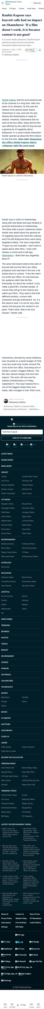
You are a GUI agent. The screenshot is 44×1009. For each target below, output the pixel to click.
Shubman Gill (27, 490)
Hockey (4, 711)
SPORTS (4, 703)
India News (31, 8)
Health (3, 614)
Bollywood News (7, 553)
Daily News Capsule (9, 441)
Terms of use (35, 924)
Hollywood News (28, 553)
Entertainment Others (30, 566)
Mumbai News (6, 535)
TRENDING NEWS (8, 773)
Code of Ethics (35, 932)
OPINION (5, 678)
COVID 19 (5, 746)
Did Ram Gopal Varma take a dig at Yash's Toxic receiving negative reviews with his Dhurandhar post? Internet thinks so (10, 875)
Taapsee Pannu (6, 782)
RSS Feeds (19, 936)
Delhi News (5, 522)
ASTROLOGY (6, 572)
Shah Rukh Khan (28, 782)
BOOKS (4, 722)
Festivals (25, 610)
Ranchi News (6, 543)
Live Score (5, 490)
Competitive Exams (8, 591)
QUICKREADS (6, 740)
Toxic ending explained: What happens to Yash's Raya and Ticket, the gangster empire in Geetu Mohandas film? (31, 891)
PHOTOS (4, 647)
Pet (2, 623)
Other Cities (26, 543)
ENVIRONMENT (7, 666)
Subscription (6, 932)
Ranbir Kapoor (9, 100)
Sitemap (4, 936)
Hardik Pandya (27, 495)
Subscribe (37, 3)
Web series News (7, 566)
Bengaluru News (7, 513)
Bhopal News (27, 513)
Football (25, 707)
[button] (2, 3)
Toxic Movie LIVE (7, 777)
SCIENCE (4, 672)
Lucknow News (28, 530)
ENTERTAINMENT (8, 549)
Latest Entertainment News (16, 834)
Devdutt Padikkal (7, 495)
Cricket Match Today (30, 486)
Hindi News (26, 822)
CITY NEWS (5, 509)
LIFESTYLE (5, 602)
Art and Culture (7, 606)
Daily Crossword (28, 757)
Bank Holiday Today (29, 777)
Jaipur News (26, 526)
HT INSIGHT (6, 728)
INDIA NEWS (6, 476)
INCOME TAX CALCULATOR (12, 767)
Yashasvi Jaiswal (7, 499)
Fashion (4, 610)
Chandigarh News (8, 518)
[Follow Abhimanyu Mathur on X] (22, 54)
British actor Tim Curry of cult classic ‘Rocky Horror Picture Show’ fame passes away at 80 (10, 842)
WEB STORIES (6, 629)
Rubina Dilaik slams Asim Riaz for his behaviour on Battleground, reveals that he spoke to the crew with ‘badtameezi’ (10, 909)
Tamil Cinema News (29, 558)
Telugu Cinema (27, 813)
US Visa (25, 786)
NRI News (5, 826)
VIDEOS (4, 653)
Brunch (25, 606)
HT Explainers (27, 826)
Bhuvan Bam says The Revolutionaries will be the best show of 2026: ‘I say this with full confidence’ (10, 859)
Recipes (25, 614)
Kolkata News (6, 530)
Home (4, 8)
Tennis (24, 711)
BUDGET (4, 660)
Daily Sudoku (6, 757)
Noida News (26, 535)
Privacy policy (6, 928)
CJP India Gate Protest (9, 786)
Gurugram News (28, 522)
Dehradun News (28, 518)
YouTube (4, 794)
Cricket (21, 8)
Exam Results (6, 595)
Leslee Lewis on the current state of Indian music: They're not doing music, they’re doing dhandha (10, 889)
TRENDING (5, 635)
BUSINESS (5, 641)
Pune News (26, 539)
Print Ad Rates (21, 932)
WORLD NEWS (7, 470)
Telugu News (6, 822)
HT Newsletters (35, 928)
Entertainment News (9, 817)
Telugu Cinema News (9, 562)
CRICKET (4, 482)
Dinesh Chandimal (8, 503)
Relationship (6, 618)
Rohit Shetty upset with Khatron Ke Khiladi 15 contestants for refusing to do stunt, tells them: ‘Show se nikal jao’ (31, 875)
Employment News (29, 591)
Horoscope (5, 577)
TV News (25, 562)
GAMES (4, 752)
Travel (24, 618)
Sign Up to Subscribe (22, 448)
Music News (6, 558)
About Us (4, 924)
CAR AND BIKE (7, 690)
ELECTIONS (5, 734)
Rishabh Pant (27, 499)
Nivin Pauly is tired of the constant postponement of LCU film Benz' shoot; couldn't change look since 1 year (31, 908)
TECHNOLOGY (7, 697)
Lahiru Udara (27, 503)
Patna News (5, 539)
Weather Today (21, 928)
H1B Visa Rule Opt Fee (30, 790)
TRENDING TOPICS (8, 800)
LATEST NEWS (7, 463)
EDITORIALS (6, 684)
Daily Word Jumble (8, 761)
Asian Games (6, 790)
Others (3, 715)
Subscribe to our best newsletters (22, 436)
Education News (28, 595)
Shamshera (7, 255)
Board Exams (27, 587)
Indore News (6, 526)
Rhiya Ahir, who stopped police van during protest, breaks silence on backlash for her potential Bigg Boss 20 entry (31, 860)
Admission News (7, 587)
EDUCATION (6, 583)
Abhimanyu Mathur (11, 54)
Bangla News (27, 817)
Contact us (20, 924)
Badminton (5, 707)
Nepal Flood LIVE (28, 794)
